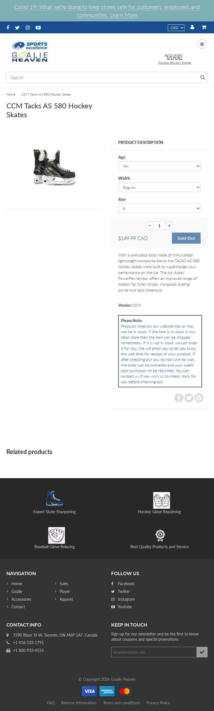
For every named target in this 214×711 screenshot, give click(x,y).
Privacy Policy (158, 702)
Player (65, 591)
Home (10, 94)
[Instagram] (28, 27)
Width (124, 178)
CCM (137, 305)
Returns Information (78, 702)
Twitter (123, 591)
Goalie (16, 591)
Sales (64, 583)
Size (122, 199)
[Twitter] (17, 27)
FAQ (51, 702)
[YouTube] (38, 27)
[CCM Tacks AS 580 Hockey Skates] (55, 171)
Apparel (66, 599)
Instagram (126, 599)
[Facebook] (7, 27)
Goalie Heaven (123, 679)
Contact (18, 606)
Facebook (125, 583)
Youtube (124, 606)
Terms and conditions (121, 702)
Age (121, 156)
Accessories (21, 599)
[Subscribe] (202, 652)
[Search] (203, 77)
